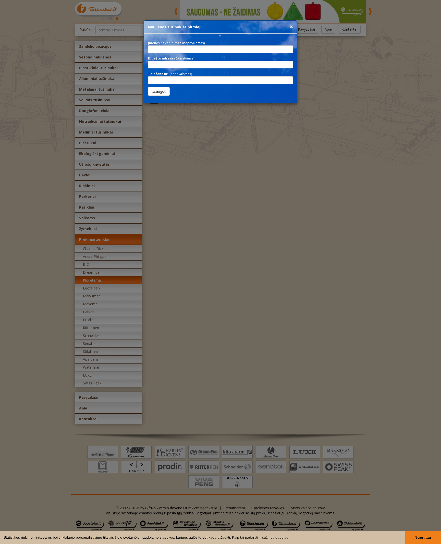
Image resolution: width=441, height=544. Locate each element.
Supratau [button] (423, 537)
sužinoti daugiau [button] (275, 537)
